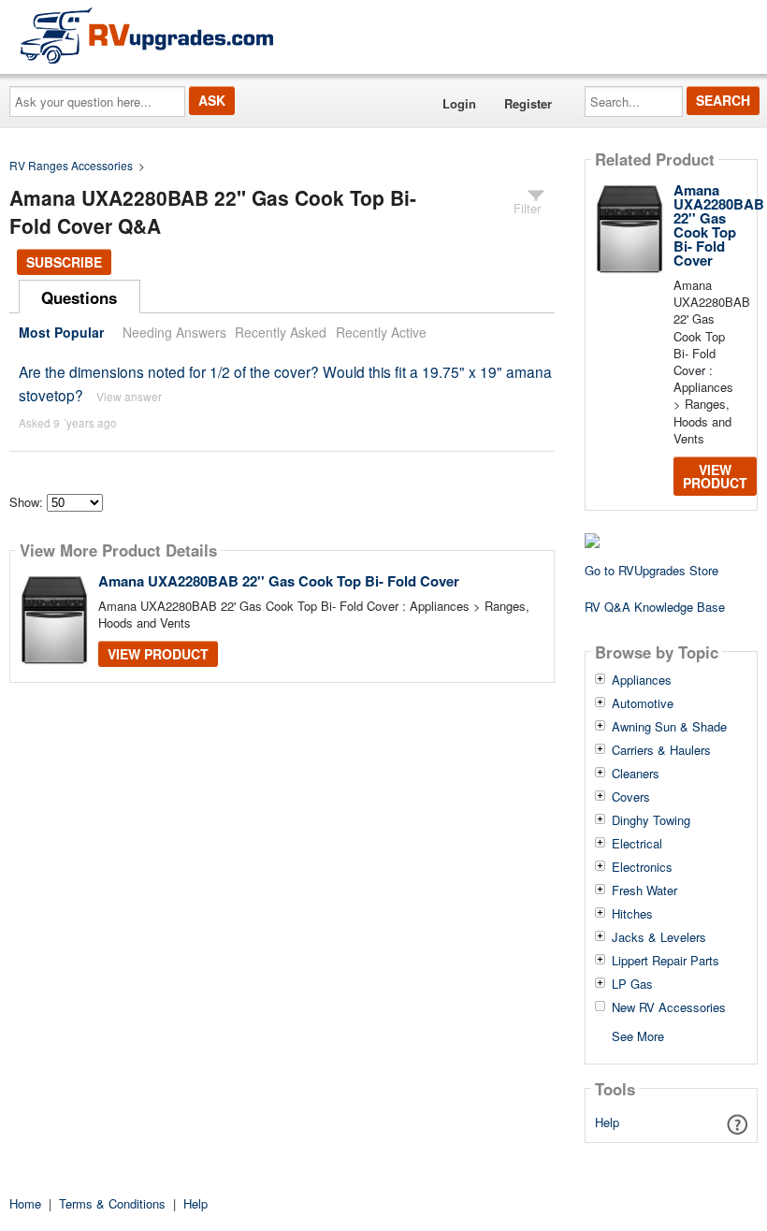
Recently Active (381, 332)
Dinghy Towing (651, 820)
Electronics (642, 867)
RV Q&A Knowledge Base (655, 607)
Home (25, 1203)
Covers (631, 797)
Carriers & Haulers (661, 750)
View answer (129, 396)
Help (607, 1122)
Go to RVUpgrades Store (651, 570)
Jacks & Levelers (659, 937)
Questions (79, 297)
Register (528, 103)
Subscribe (64, 262)
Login (459, 103)
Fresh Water (644, 890)
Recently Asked (280, 332)
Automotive (642, 703)
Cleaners (635, 773)
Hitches (632, 913)
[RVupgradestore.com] (146, 35)
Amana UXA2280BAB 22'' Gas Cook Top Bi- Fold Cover (278, 581)
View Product (158, 653)
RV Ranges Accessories (71, 165)
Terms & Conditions (112, 1203)
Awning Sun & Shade (669, 726)
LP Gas (632, 984)
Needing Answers (174, 332)
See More (638, 1035)
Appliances (642, 680)
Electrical (637, 843)
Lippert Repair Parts (665, 960)
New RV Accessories (669, 1007)
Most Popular (61, 332)
